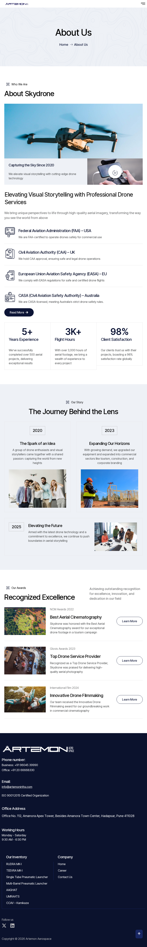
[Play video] (115, 171)
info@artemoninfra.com (17, 787)
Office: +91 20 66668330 (18, 770)
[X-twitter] (4, 925)
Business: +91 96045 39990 (20, 765)
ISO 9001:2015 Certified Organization (25, 795)
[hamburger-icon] (143, 4)
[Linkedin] (12, 925)
